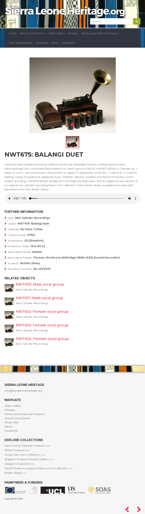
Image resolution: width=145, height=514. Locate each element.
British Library (15, 472)
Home (13, 33)
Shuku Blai (41, 42)
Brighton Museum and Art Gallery (29, 459)
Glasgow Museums (19, 463)
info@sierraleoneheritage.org (23, 390)
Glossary (73, 33)
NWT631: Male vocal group (39, 298)
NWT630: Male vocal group (40, 284)
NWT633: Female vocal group (42, 325)
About (55, 42)
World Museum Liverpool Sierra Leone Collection (38, 468)
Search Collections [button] (31, 33)
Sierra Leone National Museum (100, 33)
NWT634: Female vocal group (42, 339)
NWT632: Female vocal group (42, 312)
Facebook (68, 42)
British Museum (17, 450)
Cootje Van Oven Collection (25, 454)
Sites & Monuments (20, 42)
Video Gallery (56, 33)
